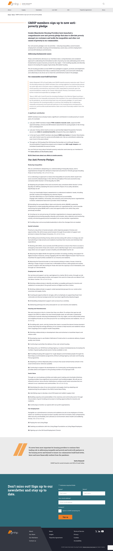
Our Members (33, 537)
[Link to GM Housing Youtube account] (102, 531)
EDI (68, 10)
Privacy (76, 534)
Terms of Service (79, 531)
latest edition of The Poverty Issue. (42, 151)
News (103, 10)
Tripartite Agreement (86, 10)
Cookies (76, 537)
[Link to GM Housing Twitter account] (96, 531)
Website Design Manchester (89, 547)
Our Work (32, 534)
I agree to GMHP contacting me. (71, 510)
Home (9, 14)
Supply (24, 10)
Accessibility (77, 541)
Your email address (64, 498)
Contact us (32, 541)
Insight (51, 534)
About (9, 10)
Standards (39, 10)
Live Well (54, 10)
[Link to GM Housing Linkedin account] (99, 531)
